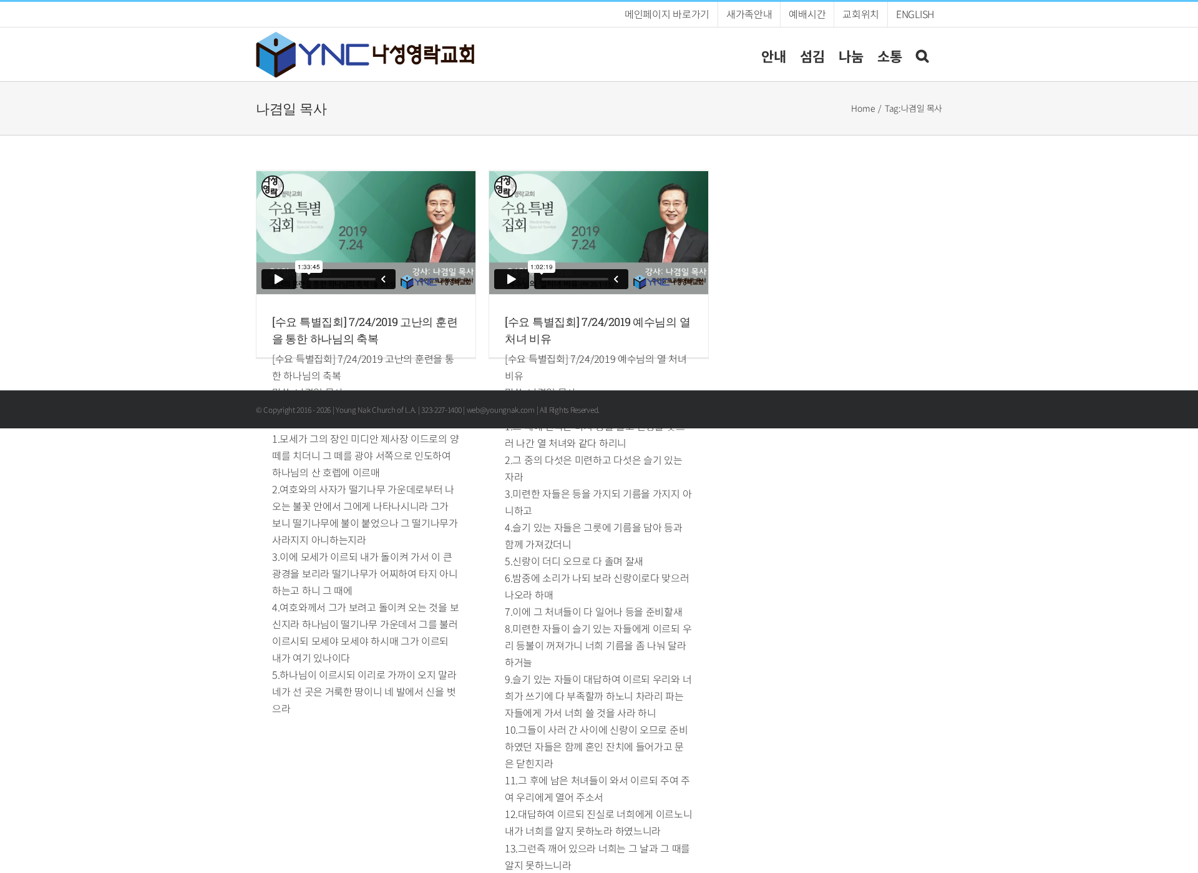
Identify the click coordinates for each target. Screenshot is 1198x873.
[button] (922, 54)
